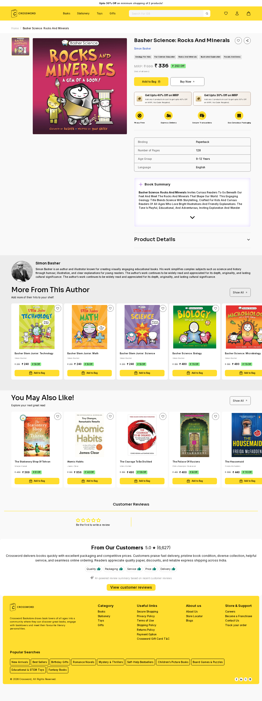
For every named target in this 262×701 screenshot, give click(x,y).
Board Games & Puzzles (208, 662)
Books (66, 13)
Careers (230, 611)
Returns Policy (146, 629)
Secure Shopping (147, 611)
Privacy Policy (146, 616)
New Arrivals (20, 662)
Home (15, 28)
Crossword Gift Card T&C (153, 638)
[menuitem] (66, 13)
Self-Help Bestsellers (140, 662)
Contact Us (232, 620)
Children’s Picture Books (173, 662)
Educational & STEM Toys (28, 669)
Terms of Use (145, 620)
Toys (99, 13)
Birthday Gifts (59, 662)
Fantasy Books (58, 669)
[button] (226, 13)
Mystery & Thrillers (111, 662)
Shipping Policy (146, 625)
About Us (192, 611)
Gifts (112, 13)
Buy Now (185, 81)
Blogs (189, 620)
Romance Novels (83, 662)
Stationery (83, 13)
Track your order (236, 625)
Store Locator (194, 616)
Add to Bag (149, 81)
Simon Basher (142, 48)
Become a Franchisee (238, 616)
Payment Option (147, 634)
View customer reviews (131, 587)
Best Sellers (39, 662)
